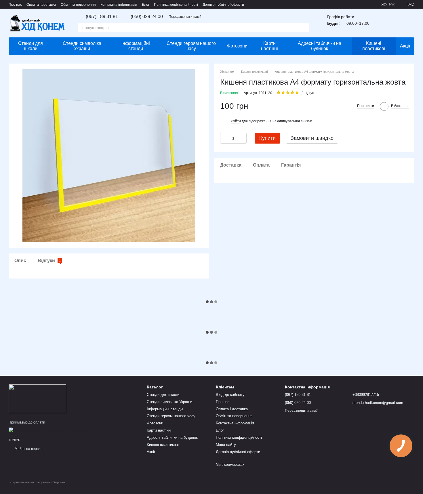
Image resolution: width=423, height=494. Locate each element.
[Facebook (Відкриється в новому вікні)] (366, 4)
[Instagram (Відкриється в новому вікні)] (359, 4)
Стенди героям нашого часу (191, 46)
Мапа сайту (226, 444)
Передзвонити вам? (185, 17)
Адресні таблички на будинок (319, 46)
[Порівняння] (394, 23)
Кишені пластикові (373, 46)
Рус (392, 4)
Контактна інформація (118, 5)
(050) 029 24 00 (147, 16)
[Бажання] (379, 23)
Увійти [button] (235, 121)
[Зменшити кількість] (224, 138)
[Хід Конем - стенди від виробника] (37, 398)
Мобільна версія (27, 449)
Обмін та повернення (78, 5)
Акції (405, 45)
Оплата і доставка (41, 5)
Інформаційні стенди (135, 46)
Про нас (15, 5)
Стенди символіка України (82, 46)
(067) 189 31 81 (102, 16)
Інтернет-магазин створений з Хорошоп (37, 482)
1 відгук (308, 93)
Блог (145, 5)
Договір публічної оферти (223, 5)
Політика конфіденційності (176, 5)
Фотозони (237, 45)
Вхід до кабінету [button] (230, 394)
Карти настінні (269, 46)
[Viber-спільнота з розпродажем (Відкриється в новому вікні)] (373, 4)
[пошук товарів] (304, 27)
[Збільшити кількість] (242, 138)
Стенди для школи (30, 46)
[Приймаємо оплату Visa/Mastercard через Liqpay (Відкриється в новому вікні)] (51, 430)
